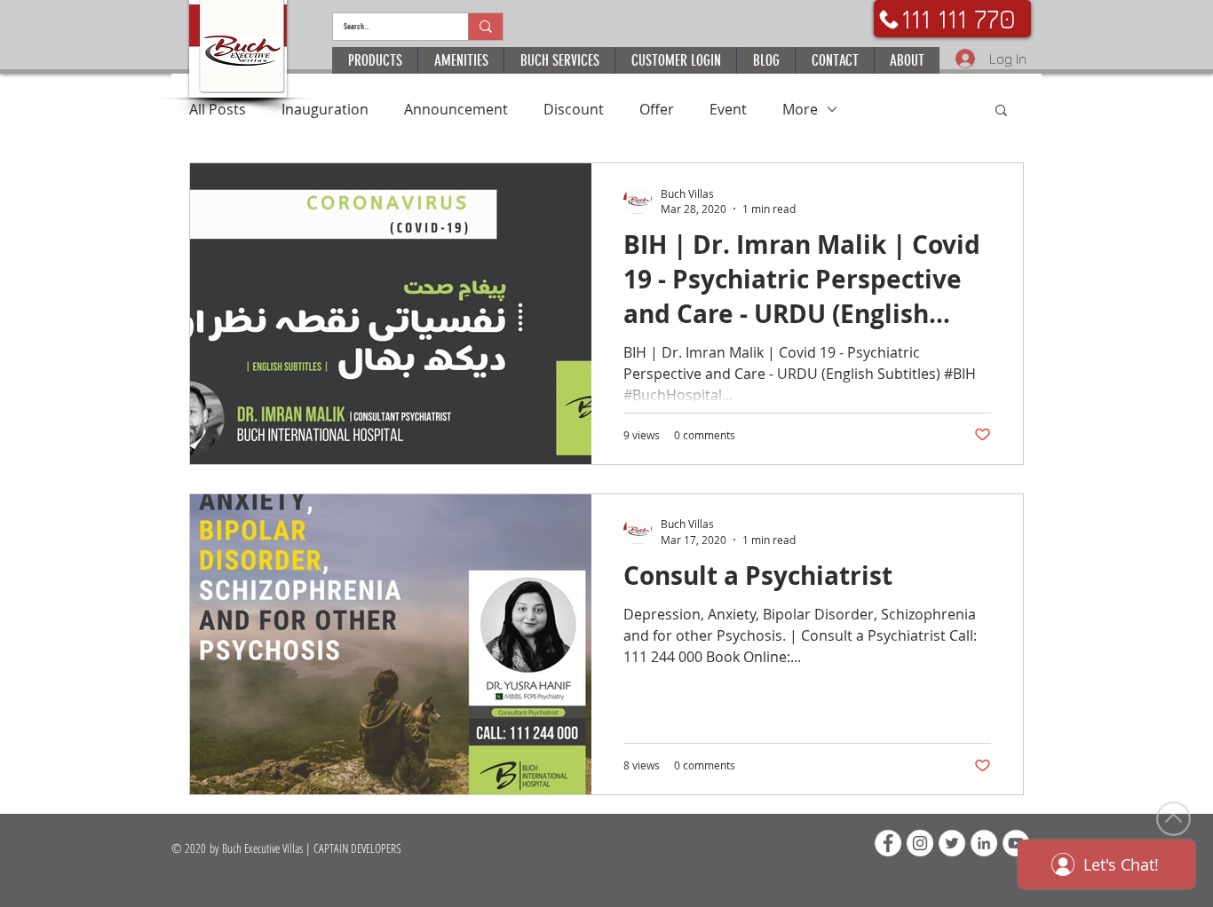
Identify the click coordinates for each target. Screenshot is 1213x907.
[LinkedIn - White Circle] (984, 843)
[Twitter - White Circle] (952, 843)
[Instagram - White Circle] (920, 843)
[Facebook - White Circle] (888, 843)
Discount (573, 109)
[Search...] (485, 26)
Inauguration (325, 109)
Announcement (456, 109)
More (800, 109)
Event (728, 109)
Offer (656, 109)
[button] (1001, 111)
